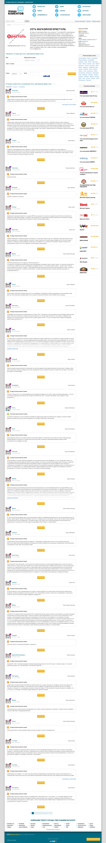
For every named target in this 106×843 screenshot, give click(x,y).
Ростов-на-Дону (82, 825)
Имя (7, 57)
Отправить (72, 73)
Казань (68, 823)
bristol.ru (84, 43)
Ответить (41, 108)
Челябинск (92, 827)
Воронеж (33, 823)
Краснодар (10, 825)
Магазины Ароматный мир (89, 195)
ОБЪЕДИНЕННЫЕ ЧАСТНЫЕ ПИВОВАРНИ (89, 183)
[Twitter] (52, 841)
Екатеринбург (45, 823)
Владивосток (10, 823)
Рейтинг (88, 21)
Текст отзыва (10, 63)
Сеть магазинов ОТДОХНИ (89, 115)
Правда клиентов (15, 834)
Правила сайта (96, 21)
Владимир (21, 823)
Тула (43, 827)
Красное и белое (89, 217)
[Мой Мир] (56, 841)
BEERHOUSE (89, 270)
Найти (27, 21)
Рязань (91, 825)
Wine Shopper (89, 259)
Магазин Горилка (89, 206)
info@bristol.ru (85, 41)
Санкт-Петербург (23, 827)
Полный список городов (53, 829)
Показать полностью (12, 348)
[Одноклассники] (54, 841)
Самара (9, 827)
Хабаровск (80, 827)
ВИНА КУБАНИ (89, 238)
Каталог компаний (80, 21)
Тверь (32, 827)
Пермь (67, 825)
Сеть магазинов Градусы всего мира (89, 137)
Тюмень (56, 827)
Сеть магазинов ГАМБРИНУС (89, 149)
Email (25, 73)
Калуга (91, 823)
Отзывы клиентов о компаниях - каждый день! (19, 2)
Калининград (81, 823)
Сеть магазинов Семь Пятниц (89, 93)
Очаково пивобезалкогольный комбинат (89, 171)
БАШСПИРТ (89, 249)
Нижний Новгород (47, 825)
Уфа (67, 827)
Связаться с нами (11, 840)
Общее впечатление (30, 57)
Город (7, 73)
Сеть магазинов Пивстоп (89, 104)
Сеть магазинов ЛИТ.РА (89, 126)
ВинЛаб (89, 227)
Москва (33, 825)
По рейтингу (22, 86)
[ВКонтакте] (50, 841)
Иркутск (56, 823)
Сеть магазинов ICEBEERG (89, 159)
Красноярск (22, 825)
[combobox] (32, 60)
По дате (15, 86)
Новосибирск (57, 825)
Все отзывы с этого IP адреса (69, 104)
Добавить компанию (93, 839)
